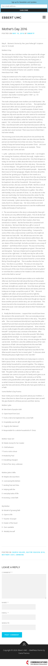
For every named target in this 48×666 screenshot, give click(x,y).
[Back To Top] (24, 644)
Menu (44, 17)
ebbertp (31, 33)
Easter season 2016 (35, 552)
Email (5, 613)
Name (5, 602)
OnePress (33, 650)
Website (6, 623)
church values (18, 552)
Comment (7, 572)
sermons (20, 555)
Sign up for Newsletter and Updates (24, 2)
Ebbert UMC (11, 17)
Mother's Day (8, 555)
